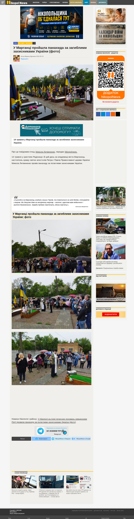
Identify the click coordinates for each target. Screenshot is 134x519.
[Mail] (118, 114)
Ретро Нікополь (76, 2)
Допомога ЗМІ (98, 510)
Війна (23, 43)
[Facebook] (98, 114)
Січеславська (55, 2)
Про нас (112, 510)
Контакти (106, 510)
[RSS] (113, 114)
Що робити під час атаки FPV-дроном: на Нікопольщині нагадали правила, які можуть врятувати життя (78, 491)
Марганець (29, 43)
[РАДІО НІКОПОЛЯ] (110, 34)
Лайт (86, 2)
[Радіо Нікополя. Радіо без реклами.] (110, 15)
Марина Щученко (30, 56)
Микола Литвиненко (45, 152)
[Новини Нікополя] (16, 4)
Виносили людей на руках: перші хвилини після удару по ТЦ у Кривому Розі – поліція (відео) (23, 491)
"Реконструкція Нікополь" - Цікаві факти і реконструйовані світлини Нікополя (110, 207)
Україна (65, 2)
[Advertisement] (51, 181)
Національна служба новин (113, 268)
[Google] (108, 114)
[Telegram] (103, 114)
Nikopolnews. (71, 152)
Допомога (102, 2)
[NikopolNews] (51, 431)
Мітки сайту (120, 510)
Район (44, 2)
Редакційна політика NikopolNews (82, 510)
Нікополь (36, 2)
